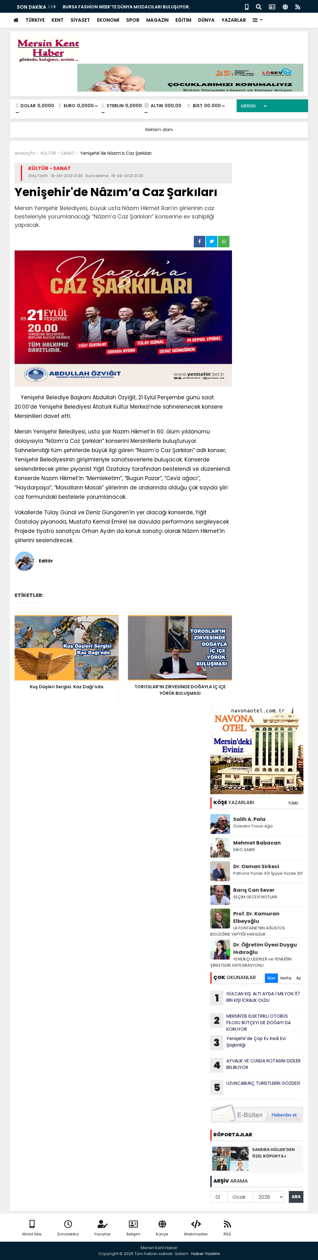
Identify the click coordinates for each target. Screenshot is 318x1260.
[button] (257, 20)
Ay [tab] (298, 978)
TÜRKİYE (35, 20)
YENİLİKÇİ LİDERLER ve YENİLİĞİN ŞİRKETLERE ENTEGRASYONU (251, 962)
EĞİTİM (183, 20)
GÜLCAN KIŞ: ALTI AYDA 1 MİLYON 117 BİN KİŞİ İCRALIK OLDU (257, 998)
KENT (58, 20)
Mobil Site (32, 1234)
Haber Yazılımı (205, 1254)
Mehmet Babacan (257, 842)
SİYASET (80, 20)
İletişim (133, 1234)
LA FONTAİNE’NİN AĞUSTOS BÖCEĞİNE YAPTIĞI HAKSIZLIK (247, 931)
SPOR (132, 20)
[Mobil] (247, 6)
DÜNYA (206, 20)
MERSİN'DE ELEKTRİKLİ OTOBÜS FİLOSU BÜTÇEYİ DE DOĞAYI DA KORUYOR (252, 1022)
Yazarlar (102, 1234)
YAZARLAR (233, 20)
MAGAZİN (157, 20)
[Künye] (285, 6)
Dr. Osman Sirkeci (256, 866)
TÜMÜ (293, 803)
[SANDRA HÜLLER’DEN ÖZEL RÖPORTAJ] (230, 1158)
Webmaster (196, 1234)
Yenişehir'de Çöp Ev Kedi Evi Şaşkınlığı (250, 1042)
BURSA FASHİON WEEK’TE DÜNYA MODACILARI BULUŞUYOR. (126, 7)
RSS (227, 1234)
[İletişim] (272, 6)
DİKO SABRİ (244, 850)
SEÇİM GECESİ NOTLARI (255, 897)
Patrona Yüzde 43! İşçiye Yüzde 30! (268, 873)
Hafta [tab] (285, 978)
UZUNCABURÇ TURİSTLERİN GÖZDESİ (257, 1087)
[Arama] (259, 6)
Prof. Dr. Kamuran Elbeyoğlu (256, 917)
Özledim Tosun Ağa (253, 826)
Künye (162, 1234)
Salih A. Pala (249, 819)
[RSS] (297, 6)
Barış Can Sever (254, 890)
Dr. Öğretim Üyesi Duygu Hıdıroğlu (265, 948)
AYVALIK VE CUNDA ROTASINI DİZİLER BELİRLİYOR (257, 1065)
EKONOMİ (108, 20)
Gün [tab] (271, 978)
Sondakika (68, 1234)
